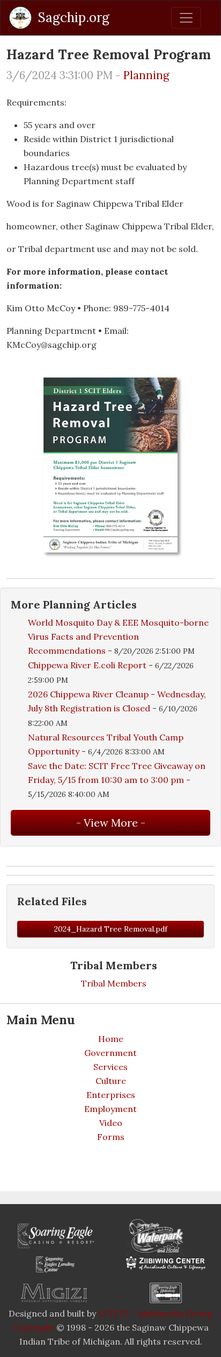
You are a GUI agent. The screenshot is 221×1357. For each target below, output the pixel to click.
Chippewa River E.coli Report (87, 665)
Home (110, 1038)
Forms (110, 1136)
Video (110, 1122)
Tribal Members (113, 983)
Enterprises (110, 1094)
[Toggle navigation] (186, 18)
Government (110, 1052)
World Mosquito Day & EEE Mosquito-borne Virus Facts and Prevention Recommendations (118, 636)
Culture (110, 1080)
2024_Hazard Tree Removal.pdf (110, 929)
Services (110, 1066)
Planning (146, 75)
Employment (110, 1108)
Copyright (33, 1327)
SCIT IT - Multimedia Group (155, 1313)
